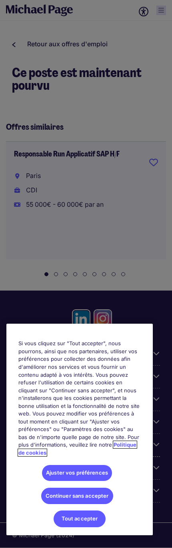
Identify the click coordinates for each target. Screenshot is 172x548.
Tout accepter (80, 518)
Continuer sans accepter (77, 496)
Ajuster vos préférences (77, 472)
